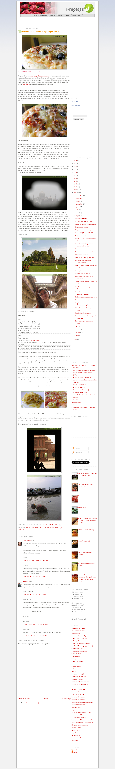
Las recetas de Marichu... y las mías (82, 720)
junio (77, 213)
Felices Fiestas (81, 507)
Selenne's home (76, 728)
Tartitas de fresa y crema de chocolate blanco (83, 261)
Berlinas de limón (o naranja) (86, 530)
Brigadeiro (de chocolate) (83, 230)
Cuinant (74, 669)
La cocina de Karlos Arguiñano (81, 636)
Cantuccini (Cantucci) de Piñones (85, 233)
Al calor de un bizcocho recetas (81, 643)
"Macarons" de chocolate (82, 255)
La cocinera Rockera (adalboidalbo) (82, 702)
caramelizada (35, 340)
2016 (75, 166)
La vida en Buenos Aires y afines (81, 712)
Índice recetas (76, 15)
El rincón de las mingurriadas (80, 682)
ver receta (63, 378)
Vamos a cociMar (77, 738)
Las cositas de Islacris (78, 715)
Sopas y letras (76, 730)
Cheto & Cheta (76, 653)
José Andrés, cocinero (78, 631)
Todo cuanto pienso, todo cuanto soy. (85, 485)
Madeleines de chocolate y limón (85, 252)
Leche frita (75, 400)
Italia (28, 527)
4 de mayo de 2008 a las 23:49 (36, 594)
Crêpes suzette (76, 405)
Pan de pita (78, 271)
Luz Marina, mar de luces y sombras (82, 722)
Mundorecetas (76, 633)
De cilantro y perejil (78, 674)
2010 (75, 184)
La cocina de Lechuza (78, 697)
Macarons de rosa (82, 496)
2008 (75, 190)
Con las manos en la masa (79, 664)
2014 (75, 172)
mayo (77, 216)
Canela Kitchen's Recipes (79, 651)
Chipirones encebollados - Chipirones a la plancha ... (84, 304)
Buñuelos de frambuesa (79, 385)
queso (62, 527)
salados (21, 529)
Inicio (46, 699)
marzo (78, 330)
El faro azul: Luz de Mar (79, 676)
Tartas (67, 15)
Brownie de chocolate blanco (84, 221)
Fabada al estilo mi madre (83, 313)
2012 (75, 178)
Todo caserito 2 (76, 735)
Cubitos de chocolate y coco (83, 300)
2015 (75, 169)
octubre (78, 201)
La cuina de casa (77, 707)
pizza (57, 527)
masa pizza (35, 527)
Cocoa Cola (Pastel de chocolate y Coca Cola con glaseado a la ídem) (87, 520)
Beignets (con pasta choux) (80, 392)
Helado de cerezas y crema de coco (85, 224)
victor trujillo (27, 540)
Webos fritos (75, 740)
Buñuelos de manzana (78, 387)
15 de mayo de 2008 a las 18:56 (36, 624)
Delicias (74, 671)
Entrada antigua (67, 699)
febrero (78, 333)
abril (77, 327)
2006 (75, 339)
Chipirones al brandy (81, 227)
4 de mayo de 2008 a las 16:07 (36, 576)
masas (42, 527)
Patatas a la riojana (80, 249)
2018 (75, 161)
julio (77, 210)
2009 (75, 187)
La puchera (75, 710)
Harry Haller (26, 581)
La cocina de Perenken (78, 699)
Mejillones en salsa (81, 236)
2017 (75, 163)
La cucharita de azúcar (78, 705)
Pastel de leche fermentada (83, 274)
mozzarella (49, 527)
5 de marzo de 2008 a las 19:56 (36, 561)
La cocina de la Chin (78, 694)
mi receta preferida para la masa (39, 76)
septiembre (79, 204)
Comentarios (78, 452)
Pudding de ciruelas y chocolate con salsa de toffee (87, 474)
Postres (60, 15)
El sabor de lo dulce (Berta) (80, 684)
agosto (78, 207)
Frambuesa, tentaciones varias (81, 687)
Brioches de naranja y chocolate (85, 258)
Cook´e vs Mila (76, 666)
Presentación (43, 15)
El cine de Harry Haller (78, 628)
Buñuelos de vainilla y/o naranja (81, 377)
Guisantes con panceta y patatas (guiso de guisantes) (84, 293)
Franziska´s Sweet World (79, 689)
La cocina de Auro (77, 692)
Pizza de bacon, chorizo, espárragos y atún (40, 31)
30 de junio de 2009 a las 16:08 (36, 635)
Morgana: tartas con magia (80, 725)
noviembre (79, 198)
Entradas (77, 448)
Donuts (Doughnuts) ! (84, 541)
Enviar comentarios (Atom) (34, 703)
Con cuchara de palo (78, 661)
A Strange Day (76, 641)
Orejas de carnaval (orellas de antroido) (83, 370)
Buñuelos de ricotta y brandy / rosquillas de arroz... (84, 245)
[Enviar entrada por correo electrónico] (60, 524)
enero (77, 335)
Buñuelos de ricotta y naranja (80, 390)
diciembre (79, 195)
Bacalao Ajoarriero (81, 218)
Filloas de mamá (76, 402)
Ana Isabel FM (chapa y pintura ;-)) (82, 646)
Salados (52, 15)
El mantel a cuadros (77, 679)
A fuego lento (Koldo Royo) (80, 638)
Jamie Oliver (26, 84)
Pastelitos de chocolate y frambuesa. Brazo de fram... (86, 288)
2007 (75, 193)
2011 (75, 181)
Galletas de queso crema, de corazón (86, 297)
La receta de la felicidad (79, 717)
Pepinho (74, 752)
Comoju (74, 659)
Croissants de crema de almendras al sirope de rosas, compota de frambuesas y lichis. (86, 578)
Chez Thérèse (76, 656)
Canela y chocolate (77, 648)
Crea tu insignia (76, 105)
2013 (75, 175)
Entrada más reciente (24, 699)
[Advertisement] (44, 22)
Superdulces (75, 733)
